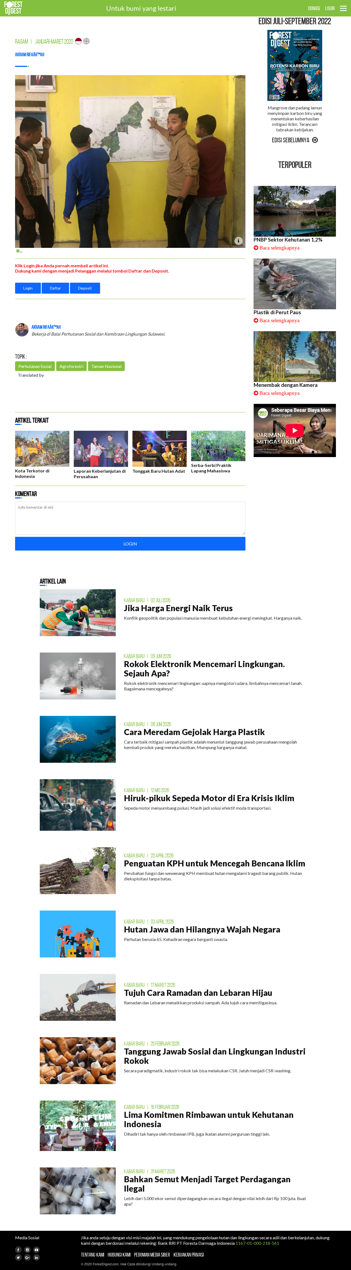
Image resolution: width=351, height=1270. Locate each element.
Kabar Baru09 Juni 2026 (147, 656)
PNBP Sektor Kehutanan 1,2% (288, 240)
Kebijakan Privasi (189, 1255)
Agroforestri (71, 366)
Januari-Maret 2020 (54, 41)
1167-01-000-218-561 (257, 1243)
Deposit (85, 288)
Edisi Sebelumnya (290, 140)
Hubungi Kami (119, 1255)
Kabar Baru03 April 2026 (149, 922)
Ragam (21, 41)
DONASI (314, 8)
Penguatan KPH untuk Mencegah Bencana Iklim (214, 863)
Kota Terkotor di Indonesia (32, 473)
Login (28, 288)
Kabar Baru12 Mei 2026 (146, 790)
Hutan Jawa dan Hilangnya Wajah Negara (202, 929)
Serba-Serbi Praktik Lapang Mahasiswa (211, 468)
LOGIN (330, 8)
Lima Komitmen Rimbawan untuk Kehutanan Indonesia (209, 1119)
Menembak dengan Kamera (286, 385)
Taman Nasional (106, 366)
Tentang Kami (92, 1255)
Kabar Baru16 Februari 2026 (151, 1107)
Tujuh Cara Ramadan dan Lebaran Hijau (198, 992)
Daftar (55, 288)
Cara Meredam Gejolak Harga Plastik (194, 732)
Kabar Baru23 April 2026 (149, 855)
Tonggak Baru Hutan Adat (158, 471)
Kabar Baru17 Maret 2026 (149, 985)
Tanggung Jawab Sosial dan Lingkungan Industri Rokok (214, 1055)
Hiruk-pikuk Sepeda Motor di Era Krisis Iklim (209, 798)
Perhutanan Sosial (35, 366)
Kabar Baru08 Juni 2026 (147, 724)
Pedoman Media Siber (152, 1255)
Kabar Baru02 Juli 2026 (147, 600)
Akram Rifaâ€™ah (29, 54)
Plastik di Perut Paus (277, 312)
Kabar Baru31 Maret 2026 (149, 1171)
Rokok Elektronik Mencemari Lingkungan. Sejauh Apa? (204, 668)
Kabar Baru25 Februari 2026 (152, 1044)
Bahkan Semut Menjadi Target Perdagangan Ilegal (207, 1183)
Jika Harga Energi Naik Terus (178, 608)
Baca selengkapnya (279, 247)
